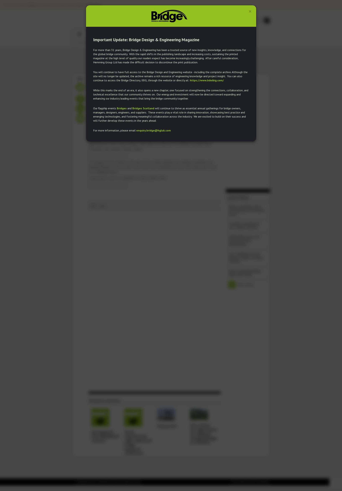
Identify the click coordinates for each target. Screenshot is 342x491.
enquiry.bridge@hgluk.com (153, 130)
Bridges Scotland (143, 108)
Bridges (122, 108)
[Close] (250, 11)
